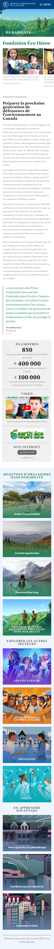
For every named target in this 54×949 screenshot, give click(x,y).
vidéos (17, 421)
